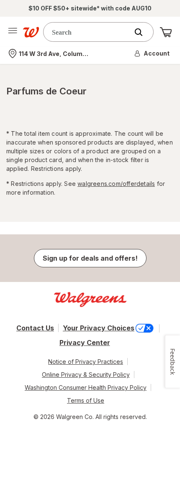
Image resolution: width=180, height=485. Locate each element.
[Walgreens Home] (31, 32)
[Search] (142, 32)
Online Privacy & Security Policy (86, 374)
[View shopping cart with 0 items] (166, 32)
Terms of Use (85, 400)
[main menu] (12, 32)
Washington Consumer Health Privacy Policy (86, 387)
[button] (152, 53)
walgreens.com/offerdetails (116, 183)
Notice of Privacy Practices (85, 361)
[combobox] (88, 32)
